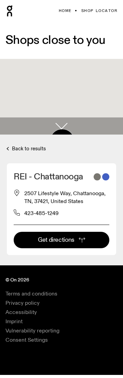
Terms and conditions (31, 293)
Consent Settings (26, 340)
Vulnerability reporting (32, 330)
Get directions (56, 240)
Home (65, 10)
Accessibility (21, 312)
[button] (61, 126)
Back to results (28, 149)
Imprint (14, 321)
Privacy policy (22, 303)
